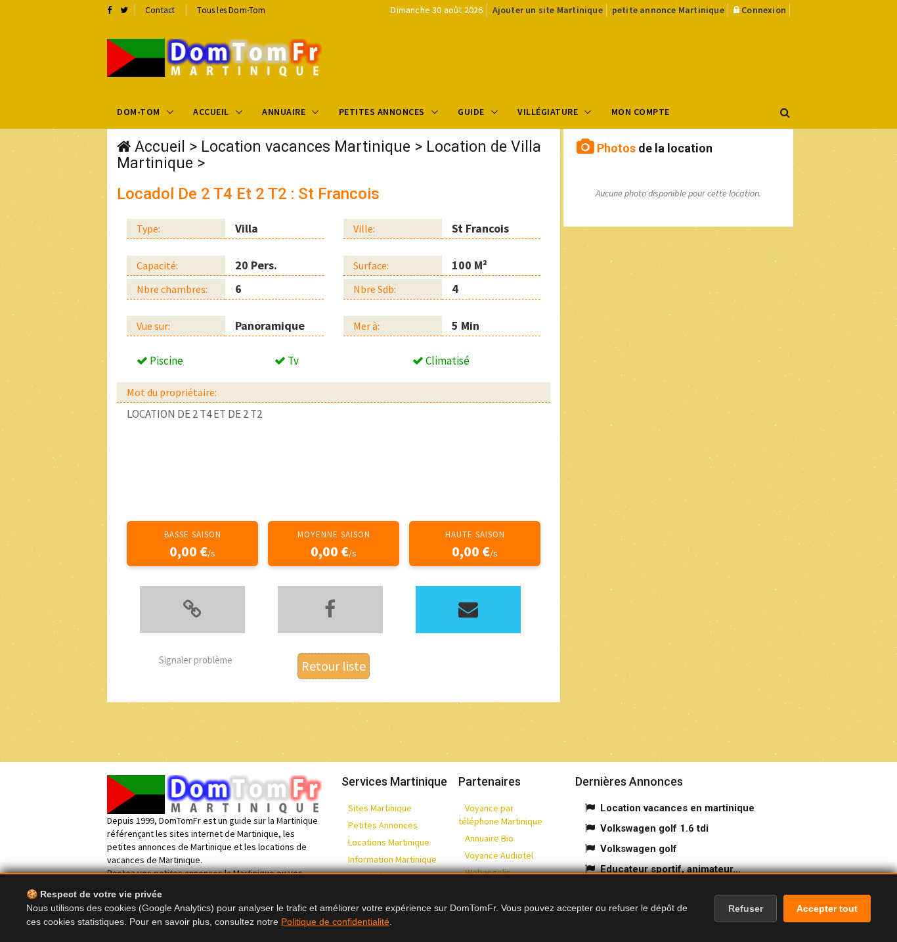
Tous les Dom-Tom (231, 10)
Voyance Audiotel (499, 855)
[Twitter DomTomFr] (124, 10)
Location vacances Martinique (305, 147)
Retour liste (333, 666)
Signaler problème (195, 660)
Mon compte (640, 112)
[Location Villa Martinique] (214, 58)
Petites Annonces (382, 112)
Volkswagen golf (638, 849)
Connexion (763, 10)
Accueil (211, 112)
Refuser (745, 908)
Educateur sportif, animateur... (670, 869)
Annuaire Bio (489, 838)
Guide (471, 112)
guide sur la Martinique (273, 820)
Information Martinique (392, 859)
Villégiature (547, 112)
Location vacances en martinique (677, 808)
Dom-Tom (138, 112)
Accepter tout (827, 908)
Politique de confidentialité (335, 921)
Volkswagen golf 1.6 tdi (654, 828)
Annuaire (283, 112)
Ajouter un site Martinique (547, 10)
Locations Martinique (388, 842)
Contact (160, 10)
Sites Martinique (380, 808)
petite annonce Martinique (668, 10)
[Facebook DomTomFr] (109, 10)
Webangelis (488, 872)
